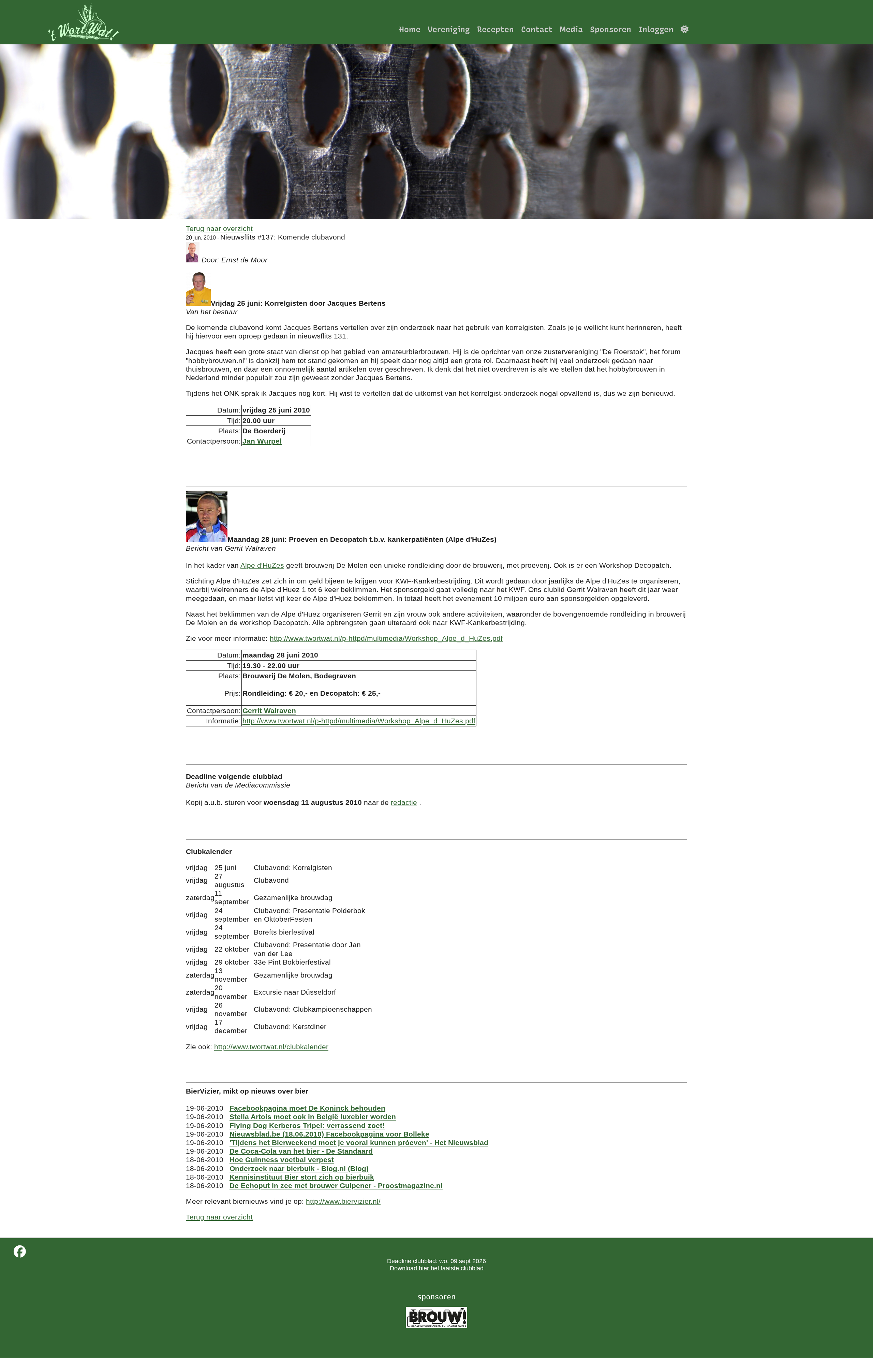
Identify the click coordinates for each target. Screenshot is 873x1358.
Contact (536, 29)
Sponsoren (610, 29)
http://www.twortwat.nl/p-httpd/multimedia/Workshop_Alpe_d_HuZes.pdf (386, 638)
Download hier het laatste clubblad (437, 1268)
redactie (404, 802)
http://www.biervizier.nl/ (343, 1201)
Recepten (495, 29)
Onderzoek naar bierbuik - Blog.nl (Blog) (299, 1168)
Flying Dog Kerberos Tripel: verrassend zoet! (307, 1125)
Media (571, 29)
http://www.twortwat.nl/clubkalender (271, 1047)
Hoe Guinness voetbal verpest (282, 1160)
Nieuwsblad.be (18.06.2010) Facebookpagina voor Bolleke (329, 1134)
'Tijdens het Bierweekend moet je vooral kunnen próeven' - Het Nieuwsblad (359, 1142)
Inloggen (656, 29)
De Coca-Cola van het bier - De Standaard (301, 1151)
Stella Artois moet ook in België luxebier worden (313, 1117)
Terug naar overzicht (219, 228)
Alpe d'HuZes (262, 565)
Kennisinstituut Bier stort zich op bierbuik (302, 1177)
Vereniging (449, 29)
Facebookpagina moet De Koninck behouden (307, 1108)
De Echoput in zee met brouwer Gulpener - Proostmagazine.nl (336, 1185)
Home (409, 29)
